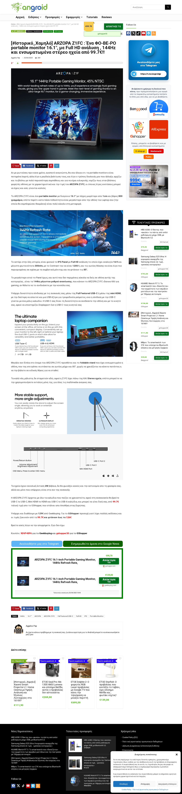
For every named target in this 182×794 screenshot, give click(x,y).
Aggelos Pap (15, 58)
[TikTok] (138, 33)
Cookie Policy (126, 790)
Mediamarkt (156, 151)
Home (13, 24)
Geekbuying (48, 31)
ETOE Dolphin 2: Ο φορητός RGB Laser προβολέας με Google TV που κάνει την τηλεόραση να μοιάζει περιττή (80, 690)
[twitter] (133, 33)
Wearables (87, 786)
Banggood (144, 250)
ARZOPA (38, 616)
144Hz (22, 616)
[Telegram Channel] (149, 50)
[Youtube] (143, 33)
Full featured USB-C (65, 616)
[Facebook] (128, 33)
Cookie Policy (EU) (130, 737)
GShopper (58, 31)
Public (148, 157)
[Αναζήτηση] (168, 7)
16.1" (30, 616)
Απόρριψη (145, 784)
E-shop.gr (140, 151)
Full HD (78, 616)
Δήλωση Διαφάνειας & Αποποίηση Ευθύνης (140, 746)
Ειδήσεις (33, 17)
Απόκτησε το (113, 26)
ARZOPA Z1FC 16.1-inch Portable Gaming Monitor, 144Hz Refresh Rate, (65, 561)
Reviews (107, 17)
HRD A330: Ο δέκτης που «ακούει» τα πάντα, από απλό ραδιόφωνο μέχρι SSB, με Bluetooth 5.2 (97, 742)
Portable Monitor (97, 616)
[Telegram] (148, 33)
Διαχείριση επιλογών (167, 784)
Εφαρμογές (73, 17)
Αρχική (20, 17)
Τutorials (92, 17)
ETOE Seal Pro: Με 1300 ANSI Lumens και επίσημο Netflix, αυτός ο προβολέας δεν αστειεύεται (52, 687)
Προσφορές (52, 17)
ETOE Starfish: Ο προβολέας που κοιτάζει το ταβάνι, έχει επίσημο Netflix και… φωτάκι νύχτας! (109, 689)
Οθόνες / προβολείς (34, 31)
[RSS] (153, 33)
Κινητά (86, 768)
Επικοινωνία (127, 750)
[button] (176, 754)
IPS (85, 616)
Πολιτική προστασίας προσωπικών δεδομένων (150, 790)
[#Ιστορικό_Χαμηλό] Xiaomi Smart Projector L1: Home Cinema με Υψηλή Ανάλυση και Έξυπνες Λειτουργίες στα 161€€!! (24, 691)
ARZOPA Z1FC (49, 616)
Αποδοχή (124, 784)
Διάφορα (87, 748)
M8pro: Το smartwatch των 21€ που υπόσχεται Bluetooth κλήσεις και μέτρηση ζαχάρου (154, 345)
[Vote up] (17, 63)
